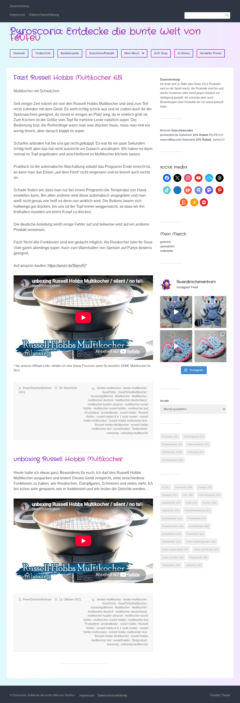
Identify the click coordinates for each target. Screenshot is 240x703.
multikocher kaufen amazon (105, 404)
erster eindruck (198, 444)
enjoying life (171, 502)
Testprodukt (139, 428)
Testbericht (195, 534)
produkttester (109, 412)
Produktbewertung (197, 510)
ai (165, 487)
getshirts (165, 242)
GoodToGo (109, 392)
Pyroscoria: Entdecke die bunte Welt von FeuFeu (105, 34)
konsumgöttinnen (102, 396)
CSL (188, 495)
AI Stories (184, 53)
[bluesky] (209, 177)
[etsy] (184, 202)
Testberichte (43, 53)
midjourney (170, 510)
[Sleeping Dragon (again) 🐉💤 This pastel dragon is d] (176, 346)
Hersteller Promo (210, 53)
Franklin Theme (220, 695)
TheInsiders (171, 565)
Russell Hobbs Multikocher (112, 424)
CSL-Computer (209, 495)
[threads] (220, 177)
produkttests (171, 534)
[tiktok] (167, 190)
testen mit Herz (173, 557)
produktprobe (172, 518)
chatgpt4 (169, 495)
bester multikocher (135, 388)
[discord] (198, 190)
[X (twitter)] (177, 177)
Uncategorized (172, 460)
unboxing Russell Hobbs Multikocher (68, 459)
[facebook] (167, 177)
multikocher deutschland (131, 400)
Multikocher (139, 396)
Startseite (19, 53)
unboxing (113, 433)
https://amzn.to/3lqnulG (67, 266)
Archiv (164, 401)
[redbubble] (204, 202)
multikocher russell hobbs (110, 408)
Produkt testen (172, 526)
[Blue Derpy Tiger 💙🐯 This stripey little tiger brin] (176, 312)
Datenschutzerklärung (44, 14)
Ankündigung (194, 436)
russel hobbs (128, 412)
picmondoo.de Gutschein (176, 135)
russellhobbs (121, 428)
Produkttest (92, 412)
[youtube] (198, 177)
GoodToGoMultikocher (132, 392)
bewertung (183, 487)
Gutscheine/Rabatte (101, 53)
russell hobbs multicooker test (128, 420)
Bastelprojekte (70, 53)
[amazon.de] (194, 202)
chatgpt (204, 487)
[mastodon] (209, 190)
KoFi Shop (161, 53)
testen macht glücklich (201, 541)
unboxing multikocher (134, 433)
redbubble (166, 251)
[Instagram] (188, 177)
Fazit (191, 502)
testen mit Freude (206, 549)
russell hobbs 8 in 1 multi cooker (117, 416)
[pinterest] (220, 190)
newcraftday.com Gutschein (177, 139)
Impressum (17, 14)
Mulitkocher (122, 396)
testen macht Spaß (175, 549)
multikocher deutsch (100, 400)
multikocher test (138, 408)
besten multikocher (109, 388)
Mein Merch (131, 53)
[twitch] (177, 190)
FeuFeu (209, 502)
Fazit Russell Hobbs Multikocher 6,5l (68, 77)
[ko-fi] (188, 190)
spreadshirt (167, 246)
